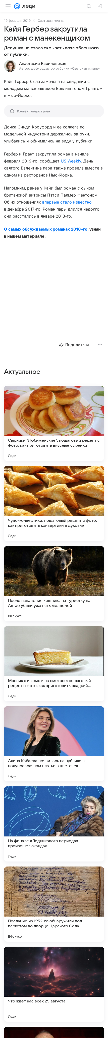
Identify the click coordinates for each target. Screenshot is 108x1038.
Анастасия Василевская (42, 63)
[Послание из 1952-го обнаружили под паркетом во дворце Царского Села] (54, 904)
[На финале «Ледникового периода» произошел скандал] (54, 823)
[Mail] (17, 6)
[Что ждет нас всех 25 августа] (54, 984)
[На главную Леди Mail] (27, 6)
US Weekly (71, 160)
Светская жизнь (51, 21)
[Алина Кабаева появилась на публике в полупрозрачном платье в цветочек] (54, 743)
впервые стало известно (67, 202)
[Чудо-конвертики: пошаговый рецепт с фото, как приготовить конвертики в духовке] (54, 503)
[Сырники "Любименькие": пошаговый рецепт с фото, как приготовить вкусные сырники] (54, 423)
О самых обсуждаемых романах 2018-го (45, 229)
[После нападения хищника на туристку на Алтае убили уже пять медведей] (54, 583)
